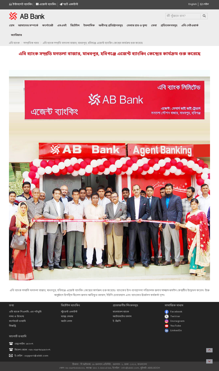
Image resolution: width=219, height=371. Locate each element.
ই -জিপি (117, 321)
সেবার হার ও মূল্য (137, 25)
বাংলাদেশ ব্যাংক (121, 311)
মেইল (206, 4)
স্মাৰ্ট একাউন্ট (70, 4)
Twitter (175, 316)
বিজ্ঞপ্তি (12, 325)
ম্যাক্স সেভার (67, 316)
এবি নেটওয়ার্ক (189, 25)
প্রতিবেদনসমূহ (169, 25)
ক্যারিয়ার (16, 35)
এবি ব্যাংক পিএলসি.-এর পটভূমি (25, 311)
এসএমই (62, 25)
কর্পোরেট (47, 25)
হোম (11, 25)
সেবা (154, 25)
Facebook (176, 311)
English (192, 4)
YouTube (175, 325)
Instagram (177, 321)
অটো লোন (66, 321)
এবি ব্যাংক (14, 43)
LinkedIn (176, 330)
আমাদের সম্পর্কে (28, 25)
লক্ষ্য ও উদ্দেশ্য (16, 316)
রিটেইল (75, 25)
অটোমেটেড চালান (122, 316)
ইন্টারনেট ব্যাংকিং (22, 4)
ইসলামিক (89, 25)
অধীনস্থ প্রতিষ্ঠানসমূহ (111, 25)
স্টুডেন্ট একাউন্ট (69, 311)
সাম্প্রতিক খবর (31, 43)
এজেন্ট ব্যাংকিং (47, 4)
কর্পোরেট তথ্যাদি (17, 321)
